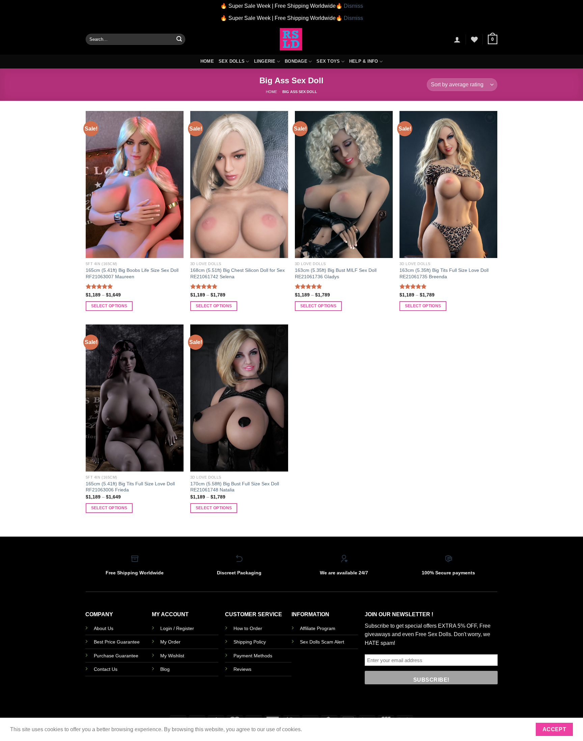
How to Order (247, 628)
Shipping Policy (249, 642)
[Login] (457, 39)
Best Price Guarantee (117, 642)
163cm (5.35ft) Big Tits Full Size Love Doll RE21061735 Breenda (444, 273)
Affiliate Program (317, 628)
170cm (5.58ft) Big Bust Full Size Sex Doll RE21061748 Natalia (234, 487)
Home (207, 61)
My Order (170, 642)
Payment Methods (252, 655)
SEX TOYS (328, 61)
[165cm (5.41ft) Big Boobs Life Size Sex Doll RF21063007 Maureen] (135, 184)
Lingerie (265, 61)
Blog (165, 669)
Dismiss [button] (353, 6)
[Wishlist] (474, 39)
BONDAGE (296, 61)
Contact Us (105, 669)
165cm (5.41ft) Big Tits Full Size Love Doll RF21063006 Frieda (130, 487)
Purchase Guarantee (116, 655)
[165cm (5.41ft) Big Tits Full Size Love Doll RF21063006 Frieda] (135, 398)
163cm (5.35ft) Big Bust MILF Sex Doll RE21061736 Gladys (336, 273)
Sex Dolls (232, 61)
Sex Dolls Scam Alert (322, 642)
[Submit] (179, 39)
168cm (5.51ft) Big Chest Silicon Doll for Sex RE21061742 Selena (237, 273)
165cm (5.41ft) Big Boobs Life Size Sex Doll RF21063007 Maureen (132, 273)
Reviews (242, 669)
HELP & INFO (363, 61)
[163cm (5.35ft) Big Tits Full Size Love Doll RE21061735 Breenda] (448, 184)
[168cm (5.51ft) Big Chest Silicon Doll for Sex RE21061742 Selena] (239, 184)
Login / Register (177, 628)
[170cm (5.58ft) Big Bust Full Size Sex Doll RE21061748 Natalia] (239, 398)
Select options (109, 306)
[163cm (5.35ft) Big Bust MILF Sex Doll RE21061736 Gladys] (344, 184)
